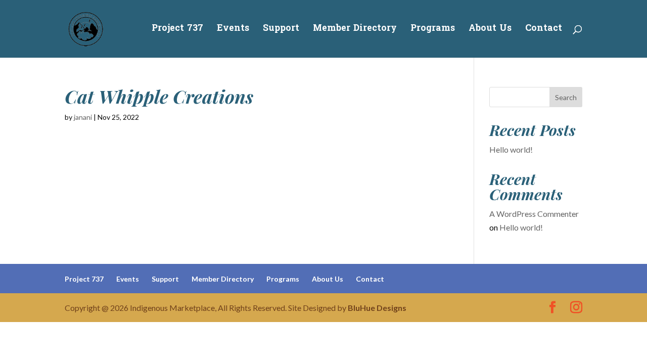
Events (233, 30)
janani (83, 117)
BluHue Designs (377, 307)
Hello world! (511, 149)
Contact (543, 30)
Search (566, 97)
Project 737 (177, 30)
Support (281, 30)
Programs (432, 30)
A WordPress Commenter (534, 213)
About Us (490, 30)
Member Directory (355, 30)
